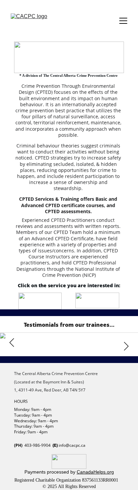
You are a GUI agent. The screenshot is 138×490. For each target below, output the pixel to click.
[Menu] (123, 21)
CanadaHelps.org (95, 472)
